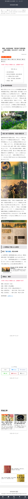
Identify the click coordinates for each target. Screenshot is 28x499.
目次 (12, 69)
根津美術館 (5, 59)
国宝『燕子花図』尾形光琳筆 (14, 78)
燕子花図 (8, 251)
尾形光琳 (14, 59)
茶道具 (4, 61)
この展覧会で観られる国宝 (12, 76)
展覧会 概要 (10, 80)
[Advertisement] (14, 32)
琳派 (10, 59)
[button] (22, 373)
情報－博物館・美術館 (7, 56)
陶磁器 (19, 59)
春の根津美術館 (10, 72)
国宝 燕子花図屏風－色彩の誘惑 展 (14, 74)
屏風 (24, 59)
